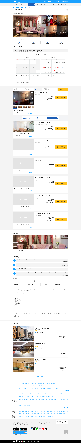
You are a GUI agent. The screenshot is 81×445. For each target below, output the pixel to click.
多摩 (35, 393)
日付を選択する (61, 97)
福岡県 (41, 413)
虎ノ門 (64, 393)
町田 (19, 393)
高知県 (38, 413)
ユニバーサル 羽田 (21, 383)
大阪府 (51, 411)
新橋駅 (64, 399)
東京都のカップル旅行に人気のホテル (36, 416)
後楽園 (23, 396)
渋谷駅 (46, 399)
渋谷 (25, 7)
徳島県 (29, 413)
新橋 (66, 393)
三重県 (41, 411)
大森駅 (30, 399)
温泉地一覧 (66, 407)
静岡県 (32, 411)
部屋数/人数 (45, 88)
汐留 (61, 393)
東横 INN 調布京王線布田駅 (51, 383)
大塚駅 (36, 399)
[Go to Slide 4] (29, 107)
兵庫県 (54, 411)
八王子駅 (23, 399)
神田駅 (52, 399)
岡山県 (20, 413)
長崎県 (48, 413)
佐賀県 (45, 413)
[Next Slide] (32, 98)
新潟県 (20, 411)
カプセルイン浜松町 (46, 385)
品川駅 (61, 399)
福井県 (29, 411)
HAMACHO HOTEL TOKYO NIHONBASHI (25, 385)
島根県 (67, 411)
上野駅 (39, 399)
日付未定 (38, 89)
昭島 (28, 396)
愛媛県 (35, 413)
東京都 (22, 7)
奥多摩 (52, 396)
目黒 (38, 393)
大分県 (54, 413)
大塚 (38, 396)
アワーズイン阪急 (61, 385)
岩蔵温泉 (28, 405)
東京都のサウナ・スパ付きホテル (48, 416)
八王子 (53, 393)
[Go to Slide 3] (25, 107)
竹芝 (47, 393)
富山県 (23, 411)
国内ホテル (17, 7)
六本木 (58, 393)
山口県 (26, 413)
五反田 (30, 393)
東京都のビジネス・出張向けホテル (24, 416)
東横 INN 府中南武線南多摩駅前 (37, 385)
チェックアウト (27, 88)
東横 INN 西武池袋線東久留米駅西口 (40, 383)
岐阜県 (35, 411)
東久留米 (43, 396)
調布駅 (23, 401)
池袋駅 (49, 399)
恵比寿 (41, 393)
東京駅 (67, 399)
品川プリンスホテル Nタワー (29, 383)
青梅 (49, 396)
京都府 (48, 411)
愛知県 (38, 411)
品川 (33, 393)
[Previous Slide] (14, 98)
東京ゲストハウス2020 (22, 388)
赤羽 (46, 396)
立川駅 (20, 401)
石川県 (26, 411)
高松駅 (26, 401)
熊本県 (51, 413)
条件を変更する (63, 89)
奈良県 (57, 411)
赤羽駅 (20, 399)
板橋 (40, 396)
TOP (13, 7)
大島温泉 (20, 405)
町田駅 (27, 399)
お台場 (27, 393)
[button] (62, 31)
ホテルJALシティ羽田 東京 (54, 385)
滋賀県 (45, 411)
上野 (25, 396)
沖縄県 (64, 413)
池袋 (35, 396)
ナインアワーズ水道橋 (38, 388)
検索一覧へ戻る (40, 376)
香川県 (32, 413)
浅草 (30, 396)
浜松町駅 (42, 399)
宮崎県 (57, 413)
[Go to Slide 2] (20, 107)
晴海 (50, 393)
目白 (33, 396)
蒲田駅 (33, 399)
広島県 (23, 413)
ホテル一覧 (66, 390)
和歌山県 (60, 411)
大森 (24, 393)
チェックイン (16, 88)
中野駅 (58, 399)
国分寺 (20, 396)
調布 (43, 393)
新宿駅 (55, 399)
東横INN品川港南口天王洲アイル (48, 388)
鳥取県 (64, 411)
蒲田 (22, 393)
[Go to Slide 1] (15, 107)
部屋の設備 (30, 113)
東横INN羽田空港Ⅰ (57, 388)
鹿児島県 (60, 413)
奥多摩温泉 (24, 405)
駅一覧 (67, 402)
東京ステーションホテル (30, 388)
